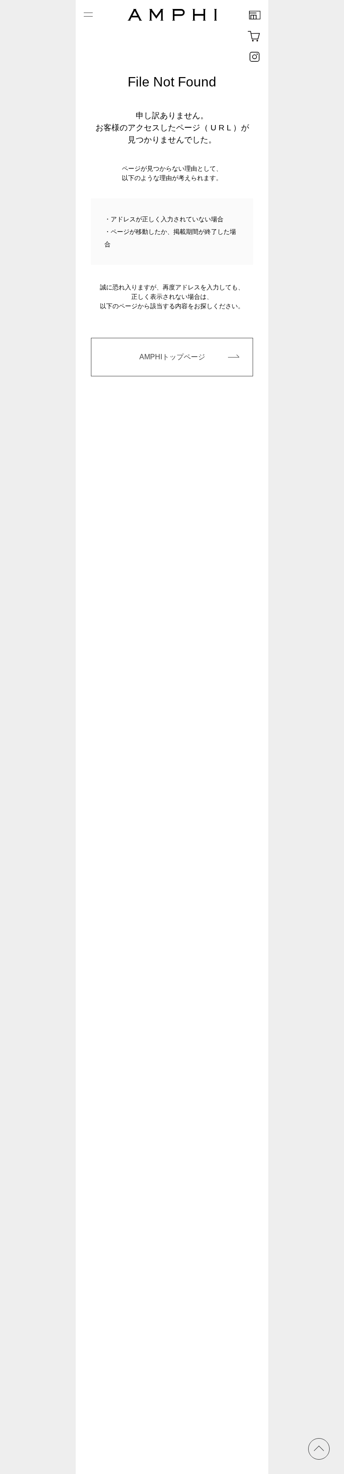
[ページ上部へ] (319, 1449)
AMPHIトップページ (172, 357)
